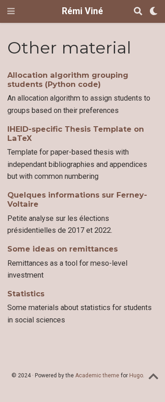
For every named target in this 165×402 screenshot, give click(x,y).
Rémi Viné (82, 11)
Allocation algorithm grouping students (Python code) (67, 79)
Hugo (136, 375)
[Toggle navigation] (11, 11)
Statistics (25, 293)
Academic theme (97, 375)
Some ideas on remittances (62, 248)
